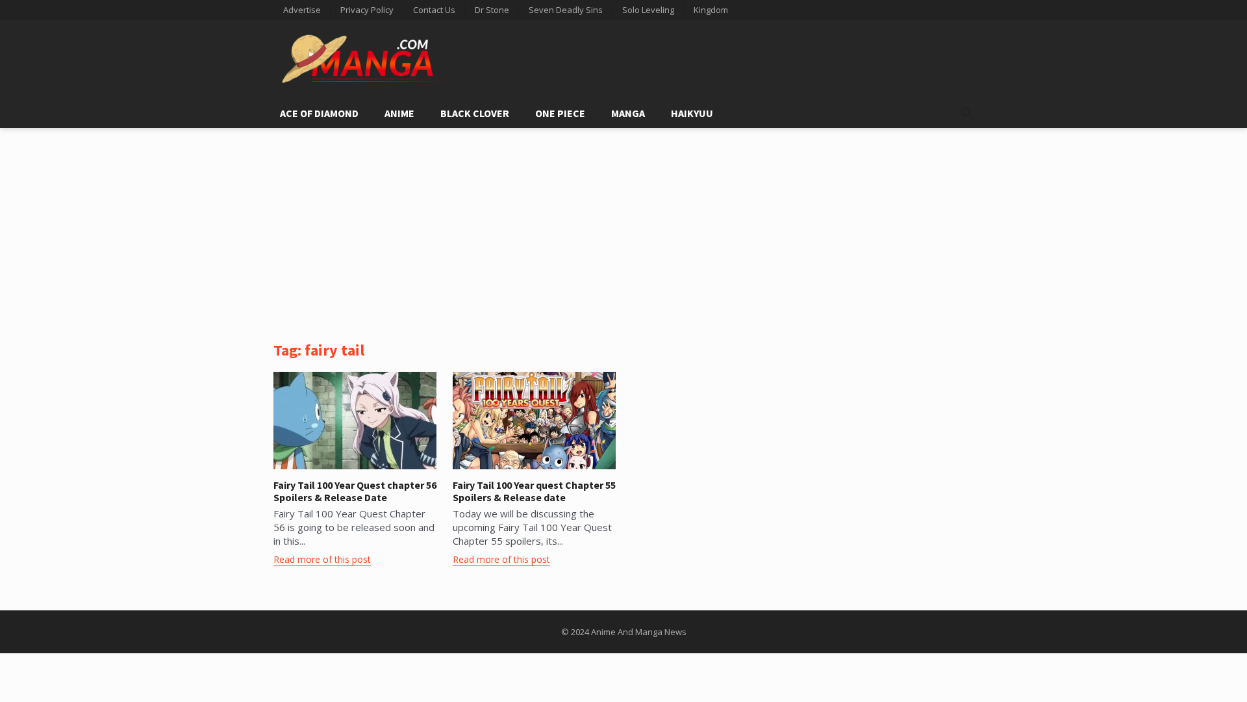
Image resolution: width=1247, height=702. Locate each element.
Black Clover (474, 113)
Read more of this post (322, 559)
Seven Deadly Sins (566, 10)
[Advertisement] (623, 226)
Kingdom (711, 10)
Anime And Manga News (638, 632)
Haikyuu (692, 113)
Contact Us (434, 10)
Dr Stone (492, 10)
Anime (399, 113)
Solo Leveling (648, 10)
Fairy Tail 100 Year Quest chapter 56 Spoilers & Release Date (354, 491)
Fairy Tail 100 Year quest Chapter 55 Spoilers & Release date (534, 491)
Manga (628, 113)
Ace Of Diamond (319, 113)
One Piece (560, 113)
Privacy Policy (367, 10)
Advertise (302, 10)
